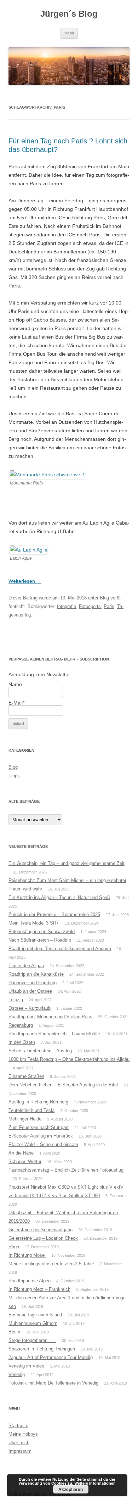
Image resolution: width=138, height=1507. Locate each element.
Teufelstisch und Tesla (31, 1110)
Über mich (18, 1442)
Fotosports (90, 606)
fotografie (66, 606)
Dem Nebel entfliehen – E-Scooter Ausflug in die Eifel (63, 1084)
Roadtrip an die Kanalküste (36, 974)
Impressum (19, 1451)
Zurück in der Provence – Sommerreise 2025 (54, 914)
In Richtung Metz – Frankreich (39, 1289)
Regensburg (20, 1025)
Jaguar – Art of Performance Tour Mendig (50, 1357)
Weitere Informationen (95, 1483)
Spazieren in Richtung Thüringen (41, 1349)
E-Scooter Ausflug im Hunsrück (40, 1136)
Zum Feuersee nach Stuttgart (38, 1127)
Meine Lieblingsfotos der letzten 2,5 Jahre (51, 1263)
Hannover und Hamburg (32, 982)
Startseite (18, 1425)
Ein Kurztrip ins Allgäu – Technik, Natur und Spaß (59, 897)
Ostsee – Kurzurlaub (29, 1008)
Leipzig (15, 999)
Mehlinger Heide (24, 1119)
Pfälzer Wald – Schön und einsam (43, 1144)
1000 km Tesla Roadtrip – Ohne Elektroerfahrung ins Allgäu (69, 1059)
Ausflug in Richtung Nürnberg (38, 1102)
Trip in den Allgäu (26, 965)
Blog (104, 598)
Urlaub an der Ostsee (30, 991)
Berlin (14, 1332)
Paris (109, 606)
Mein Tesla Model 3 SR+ (33, 923)
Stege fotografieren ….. (32, 1340)
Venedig (16, 1374)
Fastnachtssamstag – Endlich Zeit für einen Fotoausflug (65, 1170)
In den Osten (21, 1042)
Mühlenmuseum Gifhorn (32, 1323)
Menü (69, 33)
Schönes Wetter (24, 1161)
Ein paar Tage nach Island (35, 1314)
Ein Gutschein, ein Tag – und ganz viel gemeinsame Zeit (66, 863)
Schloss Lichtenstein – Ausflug (40, 1050)
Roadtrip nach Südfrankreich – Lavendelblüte (54, 1033)
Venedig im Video (26, 1366)
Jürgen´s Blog (69, 13)
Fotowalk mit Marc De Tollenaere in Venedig (53, 1383)
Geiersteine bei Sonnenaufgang (40, 1229)
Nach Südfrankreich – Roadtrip (39, 940)
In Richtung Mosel (27, 1255)
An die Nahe (21, 1153)
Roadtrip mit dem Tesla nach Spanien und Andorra (59, 948)
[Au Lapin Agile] (28, 550)
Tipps (14, 775)
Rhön (13, 1246)
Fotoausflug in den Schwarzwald (41, 931)
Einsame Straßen (26, 1076)
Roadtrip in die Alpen (29, 1280)
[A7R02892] (47, 474)
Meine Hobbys (23, 1434)
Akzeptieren (70, 1489)
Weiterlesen (24, 581)
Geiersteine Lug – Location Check (43, 1238)
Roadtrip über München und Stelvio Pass (50, 1016)
